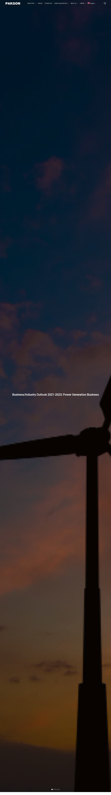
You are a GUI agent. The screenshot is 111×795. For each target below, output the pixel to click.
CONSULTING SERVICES (60, 3)
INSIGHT (40, 3)
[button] (52, 789)
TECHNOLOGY (48, 3)
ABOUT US (73, 3)
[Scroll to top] (106, 792)
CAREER (82, 3)
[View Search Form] (105, 3)
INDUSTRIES (30, 3)
